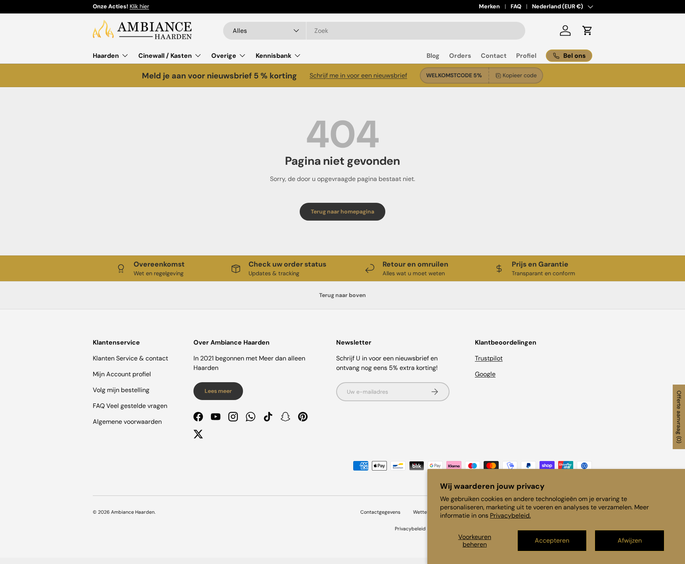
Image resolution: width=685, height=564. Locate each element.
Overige (223, 55)
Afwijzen (630, 540)
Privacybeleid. (510, 515)
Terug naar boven (342, 295)
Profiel (526, 55)
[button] (587, 30)
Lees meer (218, 390)
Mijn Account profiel (122, 374)
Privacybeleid (410, 529)
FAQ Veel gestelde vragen (130, 406)
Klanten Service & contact (130, 358)
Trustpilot (489, 358)
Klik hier (139, 6)
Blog (433, 55)
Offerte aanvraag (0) (679, 417)
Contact (494, 55)
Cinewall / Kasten (165, 55)
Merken (489, 6)
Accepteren (552, 540)
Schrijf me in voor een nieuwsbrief (358, 75)
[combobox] (374, 31)
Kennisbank (273, 55)
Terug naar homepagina (342, 211)
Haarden (106, 55)
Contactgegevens (380, 512)
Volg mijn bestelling (121, 390)
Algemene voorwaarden (127, 421)
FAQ (516, 6)
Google (485, 374)
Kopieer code (520, 75)
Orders (460, 55)
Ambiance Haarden (133, 512)
